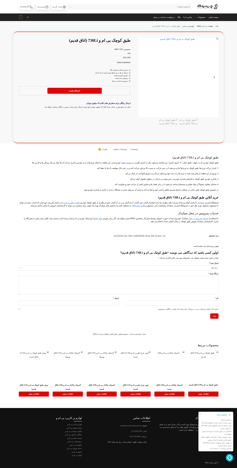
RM (152, 236)
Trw (164, 236)
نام (216, 298)
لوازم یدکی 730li (138, 206)
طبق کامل (113, 334)
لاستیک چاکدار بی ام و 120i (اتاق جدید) (169, 387)
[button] (23, 18)
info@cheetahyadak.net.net (131, 426)
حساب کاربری (57, 7)
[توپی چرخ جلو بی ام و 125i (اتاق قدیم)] (135, 366)
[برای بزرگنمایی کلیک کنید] (178, 77)
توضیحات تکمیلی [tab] (120, 149)
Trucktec (158, 236)
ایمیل (115, 298)
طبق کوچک (97, 218)
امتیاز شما (213, 263)
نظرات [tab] (103, 149)
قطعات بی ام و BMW (205, 26)
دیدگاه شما (213, 274)
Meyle (147, 236)
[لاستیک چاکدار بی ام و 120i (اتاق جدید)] (169, 366)
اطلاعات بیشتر (203, 394)
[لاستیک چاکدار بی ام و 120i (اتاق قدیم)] (102, 366)
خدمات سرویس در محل (198, 218)
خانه (216, 26)
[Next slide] (214, 77)
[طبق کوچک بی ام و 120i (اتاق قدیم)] (203, 366)
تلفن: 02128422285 (139, 431)
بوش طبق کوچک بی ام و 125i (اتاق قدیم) (34, 387)
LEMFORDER (138, 236)
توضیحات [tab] (134, 149)
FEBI (130, 236)
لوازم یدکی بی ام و (71, 203)
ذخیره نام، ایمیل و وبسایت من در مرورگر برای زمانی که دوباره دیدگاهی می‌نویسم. (188, 309)
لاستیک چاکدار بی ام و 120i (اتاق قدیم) (102, 387)
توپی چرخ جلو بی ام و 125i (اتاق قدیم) (135, 387)
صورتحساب (41, 7)
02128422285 (25, 7)
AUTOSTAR (118, 236)
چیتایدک (201, 203)
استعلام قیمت (74, 91)
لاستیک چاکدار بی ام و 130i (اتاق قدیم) (68, 387)
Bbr (125, 236)
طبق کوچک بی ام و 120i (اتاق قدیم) (203, 385)
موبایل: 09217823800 (138, 436)
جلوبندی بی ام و (188, 26)
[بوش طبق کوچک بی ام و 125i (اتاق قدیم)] (34, 366)
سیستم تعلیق (126, 163)
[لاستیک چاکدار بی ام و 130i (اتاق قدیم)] (68, 366)
